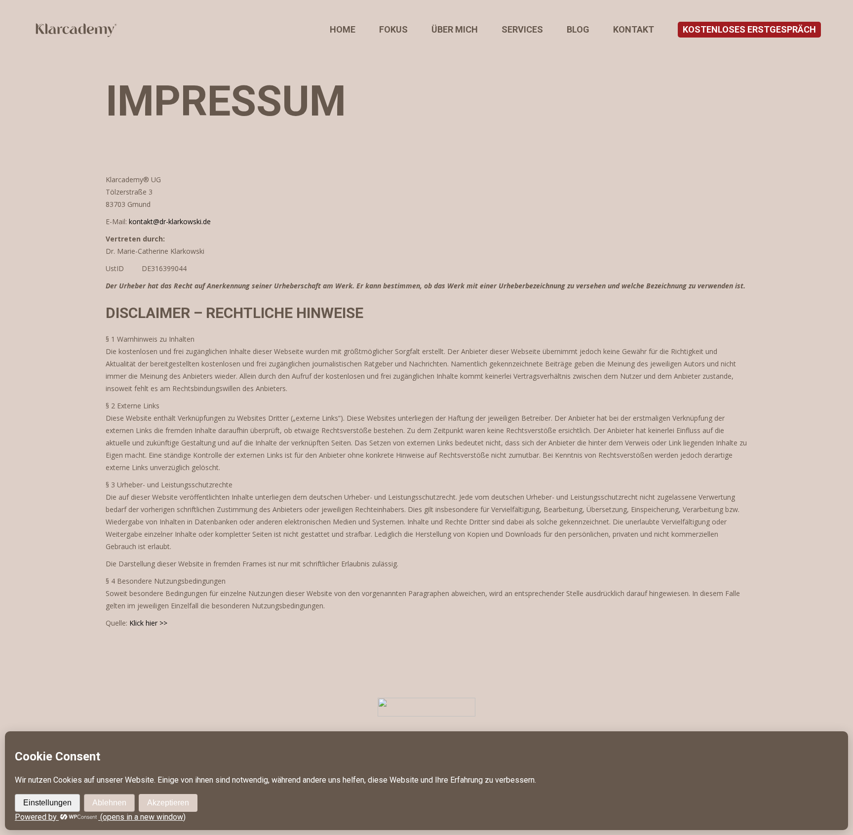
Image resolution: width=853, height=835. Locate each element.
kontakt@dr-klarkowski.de (170, 221)
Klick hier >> (148, 623)
